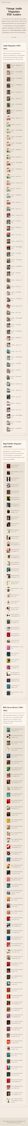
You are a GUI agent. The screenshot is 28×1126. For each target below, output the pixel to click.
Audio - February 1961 (16, 338)
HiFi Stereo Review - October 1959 (17, 853)
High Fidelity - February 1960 (15, 680)
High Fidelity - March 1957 (15, 511)
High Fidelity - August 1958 (15, 608)
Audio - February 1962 (16, 377)
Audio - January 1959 (16, 273)
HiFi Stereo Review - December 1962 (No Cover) (17, 1100)
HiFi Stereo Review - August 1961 (17, 996)
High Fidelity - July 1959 (15, 660)
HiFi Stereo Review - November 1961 (17, 1015)
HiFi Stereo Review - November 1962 (17, 1093)
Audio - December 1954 (16, 143)
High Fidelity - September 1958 (15, 615)
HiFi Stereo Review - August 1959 (17, 840)
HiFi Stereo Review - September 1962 (17, 1080)
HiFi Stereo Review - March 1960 (17, 885)
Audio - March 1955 (16, 157)
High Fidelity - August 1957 (15, 537)
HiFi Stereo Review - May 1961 (17, 976)
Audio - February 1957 (16, 195)
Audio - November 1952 (16, 79)
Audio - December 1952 (16, 85)
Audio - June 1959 (16, 286)
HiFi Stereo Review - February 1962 (17, 1035)
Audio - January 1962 (16, 370)
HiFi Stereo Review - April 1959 (17, 814)
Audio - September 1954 (16, 131)
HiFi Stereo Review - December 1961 (17, 1022)
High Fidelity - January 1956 (15, 492)
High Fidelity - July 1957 (15, 530)
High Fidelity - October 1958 (15, 621)
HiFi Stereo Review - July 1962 (17, 1067)
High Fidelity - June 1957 (15, 524)
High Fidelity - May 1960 (17, 693)
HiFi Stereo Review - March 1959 (17, 807)
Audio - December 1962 (16, 429)
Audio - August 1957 (17, 215)
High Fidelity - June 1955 (15, 479)
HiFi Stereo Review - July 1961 (17, 989)
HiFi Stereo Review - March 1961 (17, 964)
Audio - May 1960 (16, 312)
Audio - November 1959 (16, 299)
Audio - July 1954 (16, 124)
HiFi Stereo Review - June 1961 (17, 983)
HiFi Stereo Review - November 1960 (17, 938)
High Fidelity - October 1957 (15, 550)
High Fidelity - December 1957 (15, 563)
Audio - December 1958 (16, 267)
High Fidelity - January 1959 (15, 641)
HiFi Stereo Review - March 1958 (17, 729)
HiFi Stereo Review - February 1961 (17, 957)
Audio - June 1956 (16, 176)
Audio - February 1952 (16, 66)
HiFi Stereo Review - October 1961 (17, 1009)
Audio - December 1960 (16, 331)
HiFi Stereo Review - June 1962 (17, 1061)
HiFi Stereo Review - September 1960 (17, 925)
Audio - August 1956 (17, 183)
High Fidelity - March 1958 (15, 582)
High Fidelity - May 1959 (17, 647)
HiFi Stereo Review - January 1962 (17, 1028)
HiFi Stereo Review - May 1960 (17, 899)
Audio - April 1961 (16, 345)
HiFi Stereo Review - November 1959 (17, 859)
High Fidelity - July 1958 (15, 602)
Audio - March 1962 (16, 384)
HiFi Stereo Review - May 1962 (17, 1054)
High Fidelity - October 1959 (15, 667)
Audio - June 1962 (16, 403)
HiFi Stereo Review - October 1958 (17, 775)
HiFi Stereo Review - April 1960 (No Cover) (17, 892)
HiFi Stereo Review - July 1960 (17, 912)
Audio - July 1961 (16, 351)
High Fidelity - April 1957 (15, 518)
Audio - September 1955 (16, 163)
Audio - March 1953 (16, 92)
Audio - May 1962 (16, 396)
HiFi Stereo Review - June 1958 (17, 749)
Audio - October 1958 (16, 254)
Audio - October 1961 (16, 364)
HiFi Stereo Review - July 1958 (17, 755)
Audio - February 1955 (16, 150)
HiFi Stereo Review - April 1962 (17, 1048)
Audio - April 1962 (16, 390)
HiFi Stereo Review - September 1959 (17, 846)
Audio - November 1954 (16, 137)
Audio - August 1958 (17, 241)
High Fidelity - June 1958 (15, 595)
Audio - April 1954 (16, 118)
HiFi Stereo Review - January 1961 (17, 951)
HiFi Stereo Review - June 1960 (17, 905)
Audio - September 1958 (16, 247)
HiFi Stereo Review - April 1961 (17, 970)
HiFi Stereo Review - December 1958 (17, 788)
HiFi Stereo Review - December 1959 (17, 866)
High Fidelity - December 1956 (15, 505)
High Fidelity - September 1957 (15, 543)
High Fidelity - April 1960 (15, 686)
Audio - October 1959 (16, 293)
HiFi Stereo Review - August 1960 (17, 918)
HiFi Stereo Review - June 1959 (17, 827)
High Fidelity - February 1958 (15, 576)
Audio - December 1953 (16, 111)
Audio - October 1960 (16, 325)
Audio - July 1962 (16, 409)
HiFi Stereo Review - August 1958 (17, 762)
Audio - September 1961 (16, 357)
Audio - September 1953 (16, 105)
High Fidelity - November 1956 (15, 498)
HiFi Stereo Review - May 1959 (17, 820)
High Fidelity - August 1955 (15, 485)
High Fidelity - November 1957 (15, 556)
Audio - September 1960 (16, 319)
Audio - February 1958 (16, 228)
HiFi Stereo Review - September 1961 (17, 1002)
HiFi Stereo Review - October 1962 (17, 1087)
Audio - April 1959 (16, 280)
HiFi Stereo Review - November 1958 (17, 781)
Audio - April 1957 (16, 202)
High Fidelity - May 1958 (17, 589)
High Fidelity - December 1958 (15, 634)
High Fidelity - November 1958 (15, 628)
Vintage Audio (5, 2)
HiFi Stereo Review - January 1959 (17, 794)
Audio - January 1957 (16, 189)
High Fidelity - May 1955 (17, 472)
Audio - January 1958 (16, 221)
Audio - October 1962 (16, 422)
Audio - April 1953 (16, 98)
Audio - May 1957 (16, 208)
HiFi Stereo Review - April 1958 (17, 736)
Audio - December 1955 (16, 169)
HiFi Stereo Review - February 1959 (17, 801)
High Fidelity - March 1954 (15, 466)
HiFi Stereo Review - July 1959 (17, 833)
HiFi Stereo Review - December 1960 (17, 944)
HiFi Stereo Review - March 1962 (17, 1041)
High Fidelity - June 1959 (15, 654)
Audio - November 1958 (16, 260)
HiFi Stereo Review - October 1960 (17, 931)
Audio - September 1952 (16, 72)
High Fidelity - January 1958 (15, 569)
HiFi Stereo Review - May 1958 (17, 742)
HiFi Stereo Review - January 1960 (17, 872)
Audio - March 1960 (16, 306)
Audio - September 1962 (16, 416)
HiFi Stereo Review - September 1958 (17, 768)
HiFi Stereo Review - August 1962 (17, 1074)
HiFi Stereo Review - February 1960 (17, 879)
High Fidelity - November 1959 (15, 673)
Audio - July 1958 (16, 234)
